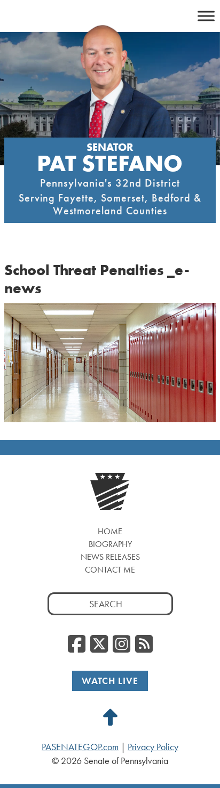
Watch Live (110, 680)
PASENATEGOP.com (80, 747)
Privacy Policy (153, 747)
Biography (110, 544)
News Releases (110, 556)
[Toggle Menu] (206, 16)
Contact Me (110, 569)
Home (110, 531)
